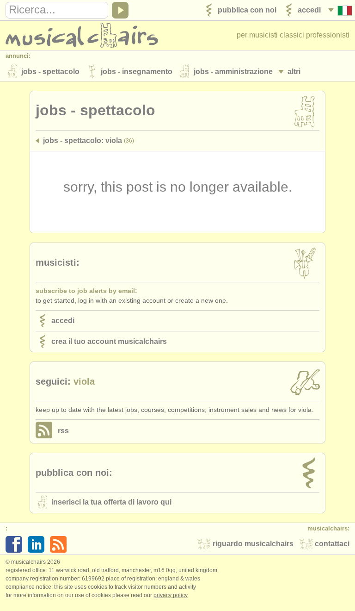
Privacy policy (170, 595)
